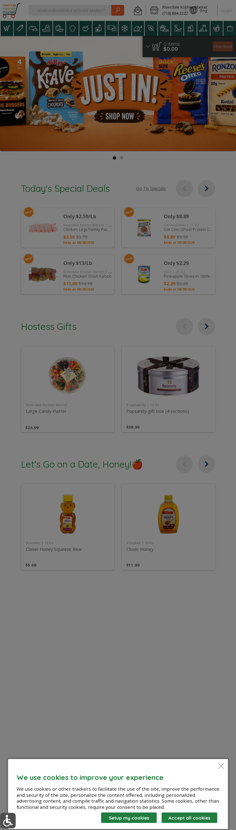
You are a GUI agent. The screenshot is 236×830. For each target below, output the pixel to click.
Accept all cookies (189, 818)
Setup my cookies (129, 818)
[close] (221, 766)
